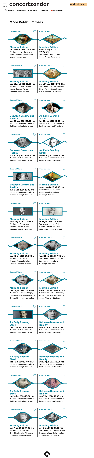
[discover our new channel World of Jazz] (78, 4)
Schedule (21, 10)
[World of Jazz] (78, 4)
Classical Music (16, 31)
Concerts (44, 10)
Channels (32, 10)
